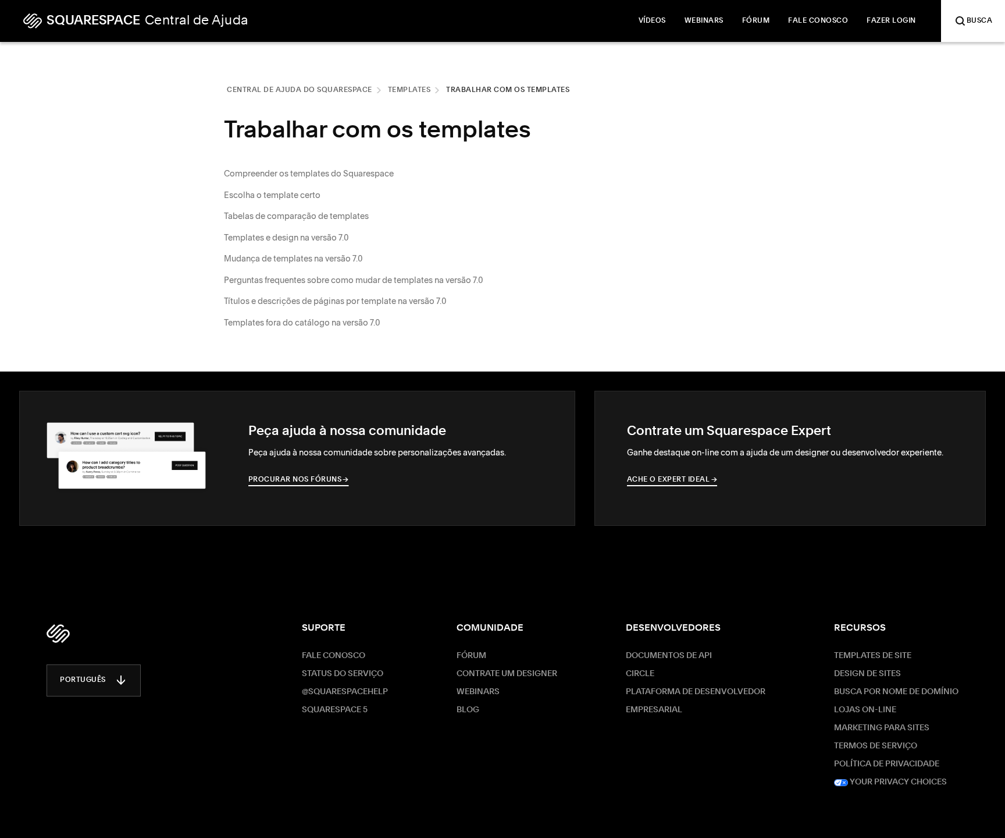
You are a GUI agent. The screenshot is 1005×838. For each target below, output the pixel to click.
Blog (468, 710)
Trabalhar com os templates (507, 90)
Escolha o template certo (272, 195)
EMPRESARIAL (654, 710)
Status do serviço (342, 674)
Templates (409, 90)
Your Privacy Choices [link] (897, 782)
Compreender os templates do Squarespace (309, 173)
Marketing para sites (881, 728)
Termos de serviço (875, 746)
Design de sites (867, 674)
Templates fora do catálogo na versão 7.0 (302, 322)
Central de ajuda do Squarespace (299, 90)
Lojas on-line (865, 710)
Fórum (471, 656)
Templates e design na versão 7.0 (286, 237)
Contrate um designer (507, 674)
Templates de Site (872, 656)
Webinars (478, 692)
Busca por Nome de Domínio (896, 692)
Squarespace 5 (335, 710)
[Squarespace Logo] (58, 633)
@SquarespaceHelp (345, 692)
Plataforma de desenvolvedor (695, 692)
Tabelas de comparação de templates (296, 216)
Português (83, 680)
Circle (640, 674)
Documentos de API (669, 656)
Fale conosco (333, 656)
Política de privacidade (886, 764)
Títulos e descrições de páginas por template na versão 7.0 (335, 301)
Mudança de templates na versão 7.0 (293, 258)
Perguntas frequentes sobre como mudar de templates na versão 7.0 (353, 280)
